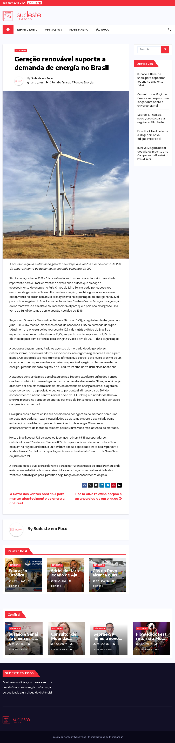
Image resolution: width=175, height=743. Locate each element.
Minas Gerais (53, 29)
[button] (169, 29)
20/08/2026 (146, 645)
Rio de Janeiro (78, 29)
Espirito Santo (27, 29)
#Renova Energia (82, 82)
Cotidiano (21, 50)
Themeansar (116, 737)
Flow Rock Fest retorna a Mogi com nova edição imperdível (152, 135)
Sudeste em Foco (42, 78)
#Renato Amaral (59, 82)
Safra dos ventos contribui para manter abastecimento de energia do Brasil (37, 499)
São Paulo (102, 29)
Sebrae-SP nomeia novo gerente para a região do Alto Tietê (151, 118)
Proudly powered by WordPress (69, 737)
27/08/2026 (18, 645)
